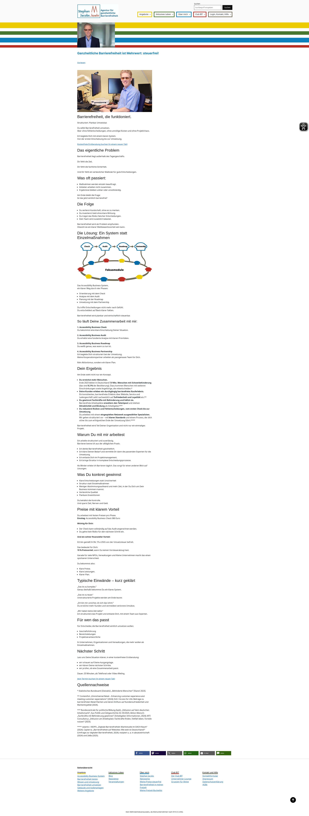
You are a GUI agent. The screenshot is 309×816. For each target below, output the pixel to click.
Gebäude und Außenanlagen (90, 787)
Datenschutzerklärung (213, 781)
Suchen (197, 4)
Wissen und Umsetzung (88, 782)
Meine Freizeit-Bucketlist (151, 790)
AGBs (205, 784)
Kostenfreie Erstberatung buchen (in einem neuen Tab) (102, 144)
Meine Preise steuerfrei (150, 781)
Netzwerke (145, 778)
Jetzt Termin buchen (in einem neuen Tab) (96, 678)
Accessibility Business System (91, 776)
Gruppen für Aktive (180, 781)
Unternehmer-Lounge (181, 778)
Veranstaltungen (116, 781)
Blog (111, 776)
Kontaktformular (210, 776)
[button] (142, 753)
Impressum (208, 778)
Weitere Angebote (85, 790)
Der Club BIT (177, 776)
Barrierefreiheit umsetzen (89, 785)
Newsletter (114, 778)
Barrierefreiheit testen (87, 779)
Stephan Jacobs (147, 776)
